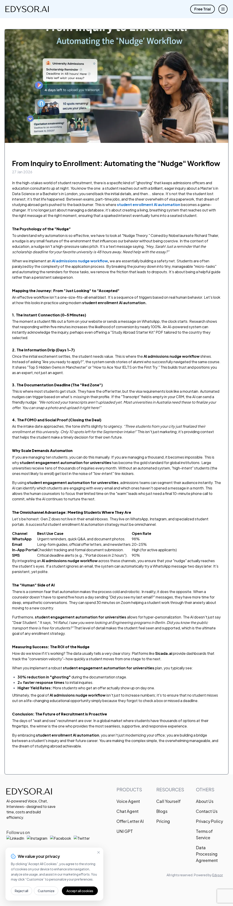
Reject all (21, 891)
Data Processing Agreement (207, 854)
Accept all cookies (79, 891)
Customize (46, 891)
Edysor (217, 875)
